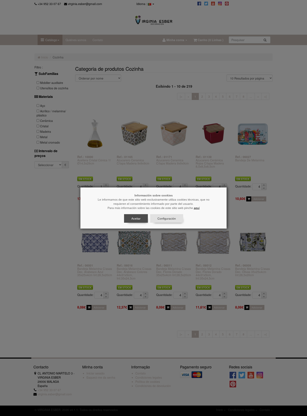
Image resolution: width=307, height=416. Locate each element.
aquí (197, 208)
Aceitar (136, 218)
